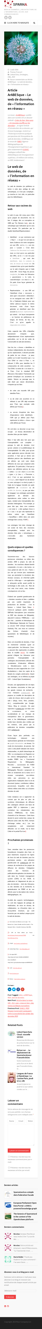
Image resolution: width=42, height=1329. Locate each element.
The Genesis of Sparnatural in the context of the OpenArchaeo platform (25, 1217)
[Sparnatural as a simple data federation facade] (8, 1194)
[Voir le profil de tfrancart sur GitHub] (8, 1306)
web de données (18, 997)
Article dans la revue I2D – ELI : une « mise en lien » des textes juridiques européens (21, 1003)
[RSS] (10, 17)
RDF (13, 77)
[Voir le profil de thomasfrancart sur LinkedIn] (5, 1306)
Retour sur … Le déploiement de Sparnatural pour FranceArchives (24, 1054)
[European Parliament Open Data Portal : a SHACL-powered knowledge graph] (8, 1205)
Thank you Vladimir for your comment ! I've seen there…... (25, 1259)
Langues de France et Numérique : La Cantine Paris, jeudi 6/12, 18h (25, 1077)
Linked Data (14, 74)
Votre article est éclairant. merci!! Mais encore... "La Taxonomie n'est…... (26, 1248)
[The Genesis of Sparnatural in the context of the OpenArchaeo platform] (8, 1216)
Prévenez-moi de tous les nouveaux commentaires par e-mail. (20, 1159)
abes (21, 995)
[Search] (34, 23)
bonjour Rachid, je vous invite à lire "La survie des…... (24, 1236)
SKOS (22, 652)
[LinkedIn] (6, 17)
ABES (19, 141)
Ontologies (24, 74)
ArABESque (20, 115)
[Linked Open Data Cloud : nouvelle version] (12, 1033)
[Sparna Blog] (21, 4)
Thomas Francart (16, 72)
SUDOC (26, 149)
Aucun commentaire (20, 82)
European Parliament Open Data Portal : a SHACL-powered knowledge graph (25, 1206)
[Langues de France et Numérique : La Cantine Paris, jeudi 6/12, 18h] (12, 1077)
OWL (9, 77)
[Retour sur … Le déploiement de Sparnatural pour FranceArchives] (12, 1051)
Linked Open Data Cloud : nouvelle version (24, 1034)
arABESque (27, 995)
